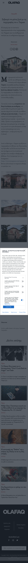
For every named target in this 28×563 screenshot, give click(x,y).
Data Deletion (5, 312)
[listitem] (14, 278)
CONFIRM (8, 306)
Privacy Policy (22, 312)
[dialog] (14, 281)
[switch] (22, 281)
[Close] (25, 250)
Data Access (14, 312)
